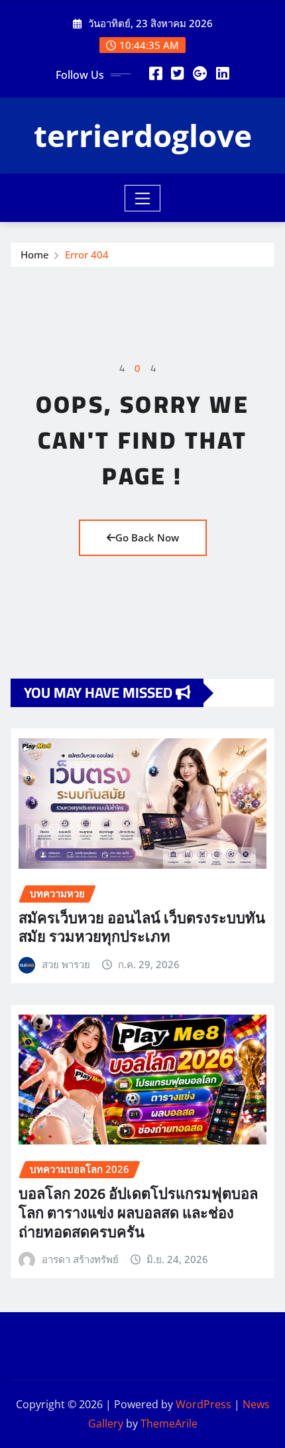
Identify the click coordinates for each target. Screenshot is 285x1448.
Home (35, 254)
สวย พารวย (66, 964)
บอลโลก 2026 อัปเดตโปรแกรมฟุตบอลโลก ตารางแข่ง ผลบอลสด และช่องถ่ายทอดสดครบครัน (138, 1212)
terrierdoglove (143, 135)
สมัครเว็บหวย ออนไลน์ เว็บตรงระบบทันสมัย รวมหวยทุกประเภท (142, 927)
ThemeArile (169, 1423)
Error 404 (87, 254)
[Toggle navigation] (143, 198)
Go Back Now (147, 537)
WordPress (203, 1404)
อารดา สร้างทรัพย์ (80, 1259)
